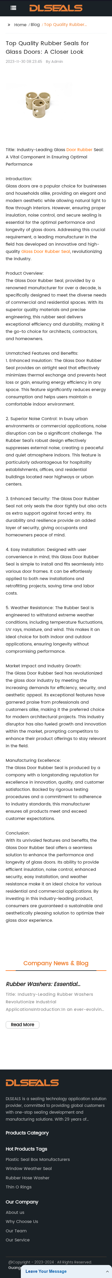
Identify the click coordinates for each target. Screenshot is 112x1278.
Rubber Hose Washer (27, 1178)
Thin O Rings (19, 1187)
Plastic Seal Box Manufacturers (38, 1159)
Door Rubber (79, 149)
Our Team (16, 1231)
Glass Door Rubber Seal (45, 251)
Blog (35, 24)
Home (20, 25)
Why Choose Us (22, 1221)
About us (15, 1212)
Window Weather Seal (29, 1169)
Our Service (18, 1240)
